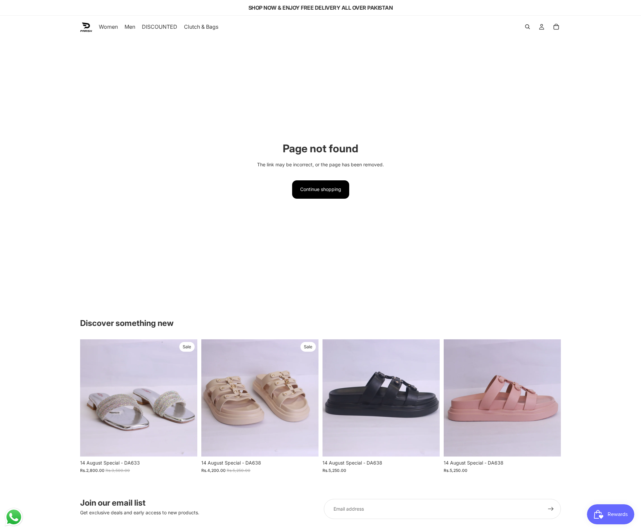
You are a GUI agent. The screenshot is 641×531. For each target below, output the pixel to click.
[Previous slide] (90, 398)
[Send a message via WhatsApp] (13, 517)
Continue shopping (320, 189)
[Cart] (556, 26)
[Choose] (187, 446)
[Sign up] (551, 509)
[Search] (527, 26)
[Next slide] (187, 398)
